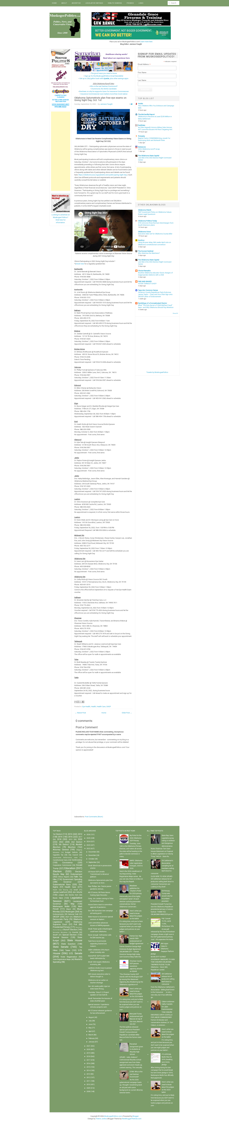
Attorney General (61, 850)
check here (80, 264)
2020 (80, 839)
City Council (73, 855)
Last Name (142, 80)
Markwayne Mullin (61, 906)
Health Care (101, 707)
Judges (61, 895)
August (91, 1017)
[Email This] (75, 702)
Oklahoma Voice (144, 232)
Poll (75, 924)
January (91, 1042)
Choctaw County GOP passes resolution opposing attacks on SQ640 (136, 966)
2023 (88, 845)
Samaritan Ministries (60, 932)
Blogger (136, 1116)
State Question (68, 944)
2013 (88, 1074)
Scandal (75, 932)
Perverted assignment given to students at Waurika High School (136, 1049)
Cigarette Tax (58, 855)
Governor (67, 882)
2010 (70, 834)
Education (69, 868)
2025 (88, 838)
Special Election (69, 935)
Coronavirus (67, 863)
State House (74, 940)
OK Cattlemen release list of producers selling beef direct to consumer (168, 979)
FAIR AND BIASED (145, 281)
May (90, 1028)
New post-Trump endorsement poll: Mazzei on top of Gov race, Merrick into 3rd (136, 1019)
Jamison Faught (106, 104)
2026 (88, 834)
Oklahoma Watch (144, 210)
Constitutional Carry (60, 860)
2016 (70, 837)
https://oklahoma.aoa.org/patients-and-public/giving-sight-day (102, 175)
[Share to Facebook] (83, 702)
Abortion (72, 847)
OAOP (108, 707)
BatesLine (142, 147)
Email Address (144, 64)
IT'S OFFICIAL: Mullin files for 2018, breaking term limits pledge (167, 1059)
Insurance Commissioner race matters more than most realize (104, 94)
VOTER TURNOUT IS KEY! (147, 284)
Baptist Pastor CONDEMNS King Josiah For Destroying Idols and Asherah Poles (154, 139)
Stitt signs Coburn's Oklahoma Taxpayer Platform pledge (162, 949)
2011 (88, 1081)
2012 (80, 834)
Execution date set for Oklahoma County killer (155, 234)
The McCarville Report (146, 114)
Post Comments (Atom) (94, 817)
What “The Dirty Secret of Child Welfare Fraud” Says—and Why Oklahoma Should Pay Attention (155, 306)
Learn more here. (146, 42)
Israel (76, 890)
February (92, 1038)
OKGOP (56, 917)
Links (141, 3)
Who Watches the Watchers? (149, 253)
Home (54, 3)
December (92, 852)
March (91, 1035)
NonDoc (141, 240)
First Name (142, 72)
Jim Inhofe (77, 892)
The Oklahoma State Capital (148, 156)
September (92, 862)
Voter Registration (69, 957)
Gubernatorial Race (62, 884)
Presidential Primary (61, 927)
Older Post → (127, 713)
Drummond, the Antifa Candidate (103, 89)
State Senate (60, 946)
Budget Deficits (71, 852)
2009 (88, 1088)
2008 (88, 1091)
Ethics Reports (63, 877)
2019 (70, 839)
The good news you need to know (104, 73)
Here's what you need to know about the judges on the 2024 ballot (168, 1087)
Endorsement (76, 874)
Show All (175, 313)
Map (72, 904)
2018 (59, 839)
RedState (141, 125)
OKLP (67, 917)
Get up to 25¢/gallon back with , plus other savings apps (104, 78)
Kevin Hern (58, 898)
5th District (64, 844)
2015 (88, 1067)
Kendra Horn (73, 895)
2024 (88, 841)
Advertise (76, 3)
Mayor (68, 909)
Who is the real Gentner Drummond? (104, 86)
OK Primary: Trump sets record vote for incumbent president (167, 896)
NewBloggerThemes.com (131, 1119)
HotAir (140, 104)
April (90, 1031)
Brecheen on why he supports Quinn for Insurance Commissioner (104, 91)
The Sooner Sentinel (145, 251)
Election (57, 871)
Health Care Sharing (60, 890)
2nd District (76, 842)
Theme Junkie (101, 1119)
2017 (80, 837)
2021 (88, 1046)
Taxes (67, 950)
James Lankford (60, 892)
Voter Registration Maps (62, 959)
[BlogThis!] (78, 702)
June (90, 1024)
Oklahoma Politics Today (147, 221)
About (64, 3)
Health (93, 707)
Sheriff (55, 935)
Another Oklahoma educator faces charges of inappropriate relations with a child (155, 274)
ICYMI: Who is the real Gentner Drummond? (136, 1074)
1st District (57, 834)
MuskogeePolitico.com (113, 1116)
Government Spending (72, 879)
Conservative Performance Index (65, 857)
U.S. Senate (75, 953)
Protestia (141, 136)
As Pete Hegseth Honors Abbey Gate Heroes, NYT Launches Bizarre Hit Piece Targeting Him (155, 128)
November (92, 855)
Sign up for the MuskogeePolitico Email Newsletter (104, 76)
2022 (61, 842)
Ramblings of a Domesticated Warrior (152, 303)
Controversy (77, 860)
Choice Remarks (144, 271)
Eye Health (86, 707)
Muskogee (69, 912)
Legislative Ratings (94, 3)
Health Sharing (115, 3)
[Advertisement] (60, 151)
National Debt (73, 914)
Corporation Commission (62, 865)
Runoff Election (70, 930)
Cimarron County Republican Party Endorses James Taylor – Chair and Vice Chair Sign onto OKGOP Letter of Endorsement (155, 294)
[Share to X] (80, 702)
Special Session (60, 937)
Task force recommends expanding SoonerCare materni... (97, 943)
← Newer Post (80, 713)
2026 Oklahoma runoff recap (149, 149)
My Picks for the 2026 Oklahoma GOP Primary (135, 838)
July (90, 1021)
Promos (130, 3)
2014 (60, 837)
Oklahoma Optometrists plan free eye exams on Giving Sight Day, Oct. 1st (100, 99)
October (91, 859)
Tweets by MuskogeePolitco (157, 372)
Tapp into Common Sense (148, 290)
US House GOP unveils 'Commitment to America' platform (98, 874)
